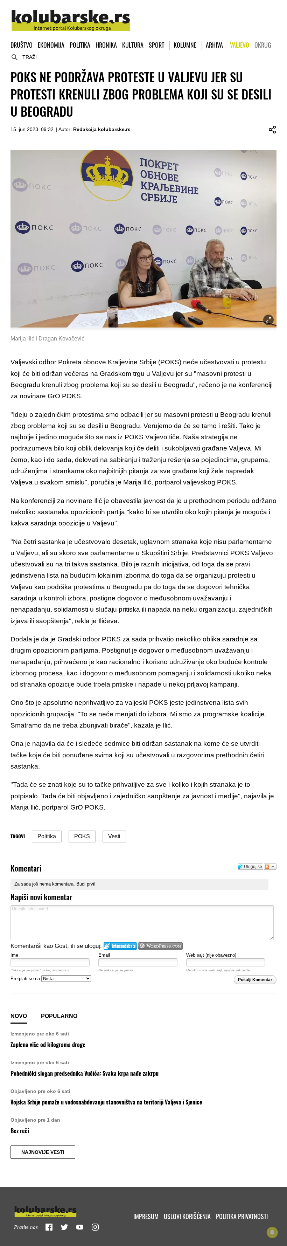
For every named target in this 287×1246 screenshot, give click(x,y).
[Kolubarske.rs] (70, 17)
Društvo (21, 45)
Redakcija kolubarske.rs (102, 129)
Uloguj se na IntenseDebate (120, 946)
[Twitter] (64, 1227)
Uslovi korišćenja (187, 1216)
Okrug (262, 45)
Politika (80, 45)
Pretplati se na (25, 978)
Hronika (106, 45)
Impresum (146, 1216)
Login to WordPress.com (160, 946)
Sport (156, 45)
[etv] (60, 1210)
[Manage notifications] (272, 1232)
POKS (82, 836)
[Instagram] (95, 1227)
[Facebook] (49, 1227)
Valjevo (239, 45)
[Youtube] (80, 1227)
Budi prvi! (86, 884)
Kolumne (185, 45)
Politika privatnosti (242, 1216)
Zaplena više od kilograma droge (47, 1044)
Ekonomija (51, 45)
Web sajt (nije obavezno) (211, 955)
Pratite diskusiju (270, 866)
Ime (14, 955)
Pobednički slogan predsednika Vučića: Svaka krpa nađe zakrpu (84, 1073)
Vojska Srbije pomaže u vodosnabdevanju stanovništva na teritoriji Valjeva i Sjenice (106, 1102)
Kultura (133, 45)
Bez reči (19, 1131)
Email (104, 955)
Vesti (114, 836)
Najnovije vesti (42, 1152)
